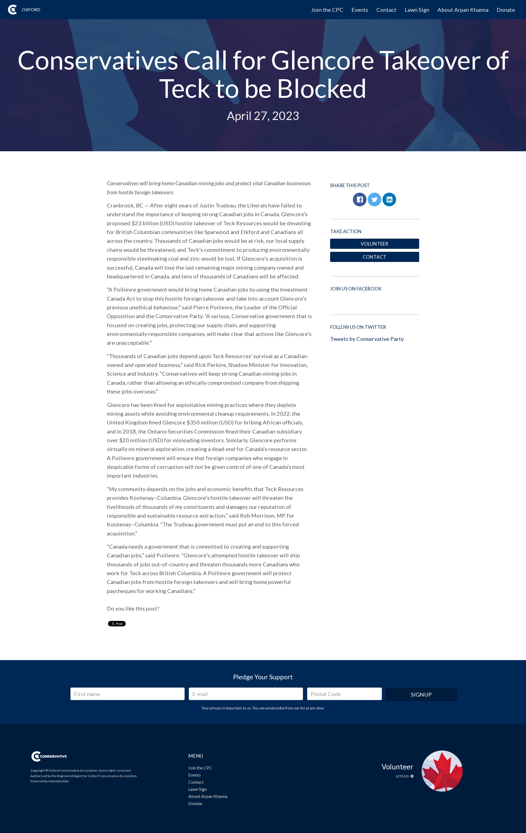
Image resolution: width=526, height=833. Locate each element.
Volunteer (374, 244)
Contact (386, 9)
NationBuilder (58, 781)
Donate (506, 9)
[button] (360, 199)
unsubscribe (275, 708)
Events (359, 9)
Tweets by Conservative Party (367, 338)
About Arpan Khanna (463, 9)
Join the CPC (327, 9)
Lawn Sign (417, 9)
